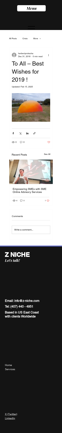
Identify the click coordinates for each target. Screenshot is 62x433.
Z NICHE (17, 254)
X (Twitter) (11, 414)
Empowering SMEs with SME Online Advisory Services (29, 190)
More (35, 38)
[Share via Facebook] (13, 133)
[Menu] (31, 28)
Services (10, 369)
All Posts (13, 38)
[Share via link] (34, 133)
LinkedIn (10, 418)
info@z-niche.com (26, 301)
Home (8, 365)
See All (47, 154)
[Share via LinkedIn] (27, 133)
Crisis (25, 38)
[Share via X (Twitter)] (20, 133)
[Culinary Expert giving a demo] (31, 172)
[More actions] (48, 55)
